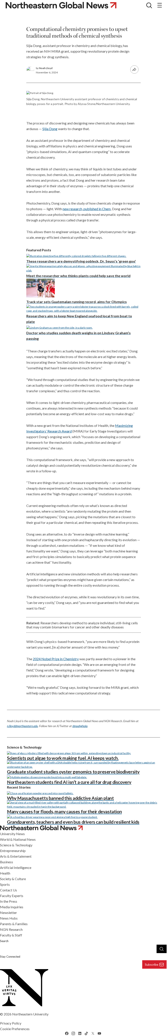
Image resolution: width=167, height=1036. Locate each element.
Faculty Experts (11, 896)
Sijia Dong (49, 129)
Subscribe (151, 964)
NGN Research (11, 929)
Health (5, 873)
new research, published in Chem (87, 209)
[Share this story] (134, 69)
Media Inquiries (11, 907)
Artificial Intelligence (15, 867)
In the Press (8, 901)
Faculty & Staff (11, 935)
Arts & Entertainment (16, 856)
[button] (149, 5)
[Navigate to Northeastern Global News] (83, 827)
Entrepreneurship (13, 851)
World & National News (18, 839)
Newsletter (8, 912)
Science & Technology (16, 845)
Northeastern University (30, 1014)
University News (12, 834)
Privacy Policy (10, 1023)
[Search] (162, 949)
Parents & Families (14, 924)
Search (4, 941)
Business (6, 862)
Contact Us (8, 890)
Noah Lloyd (45, 68)
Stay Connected (10, 956)
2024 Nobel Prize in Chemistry (56, 659)
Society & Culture (13, 879)
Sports (5, 884)
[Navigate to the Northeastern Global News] (64, 5)
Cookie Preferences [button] (15, 1029)
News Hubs (9, 918)
